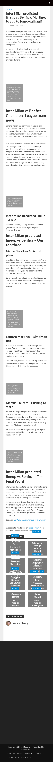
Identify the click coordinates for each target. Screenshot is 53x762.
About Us (11, 753)
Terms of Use (26, 758)
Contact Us (40, 753)
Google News (33, 528)
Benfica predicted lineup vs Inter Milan (30, 520)
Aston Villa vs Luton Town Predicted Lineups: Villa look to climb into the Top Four (37, 584)
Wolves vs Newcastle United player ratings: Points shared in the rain (15, 601)
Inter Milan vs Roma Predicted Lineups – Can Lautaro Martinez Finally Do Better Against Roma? (16, 584)
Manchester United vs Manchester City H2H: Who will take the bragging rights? (37, 567)
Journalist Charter (25, 753)
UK (42, 571)
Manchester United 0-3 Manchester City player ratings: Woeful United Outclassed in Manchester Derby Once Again (37, 549)
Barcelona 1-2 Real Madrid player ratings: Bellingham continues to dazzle (37, 601)
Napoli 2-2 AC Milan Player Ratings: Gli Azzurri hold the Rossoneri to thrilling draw (15, 549)
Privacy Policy (13, 758)
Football (9, 10)
